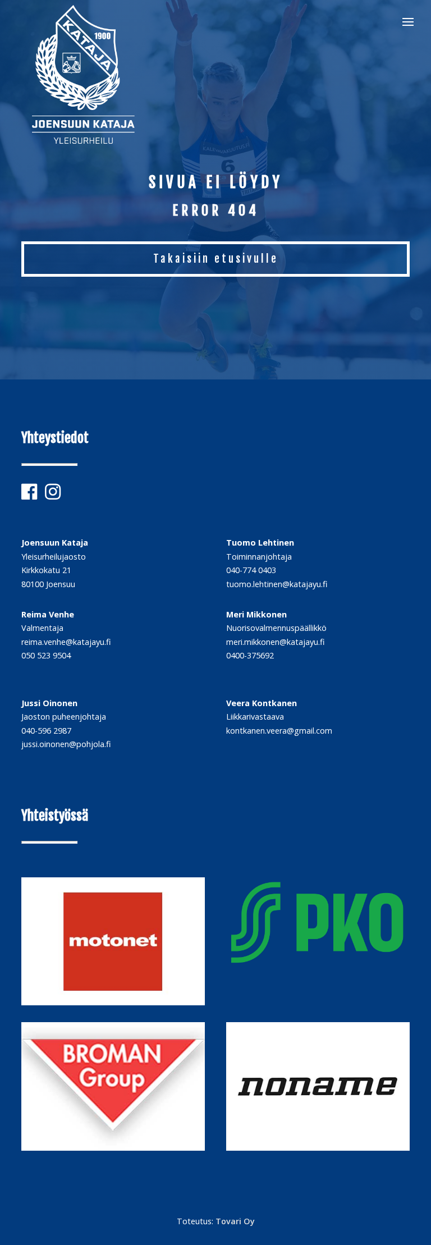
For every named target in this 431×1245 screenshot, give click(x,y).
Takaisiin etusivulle (215, 259)
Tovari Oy (235, 1221)
